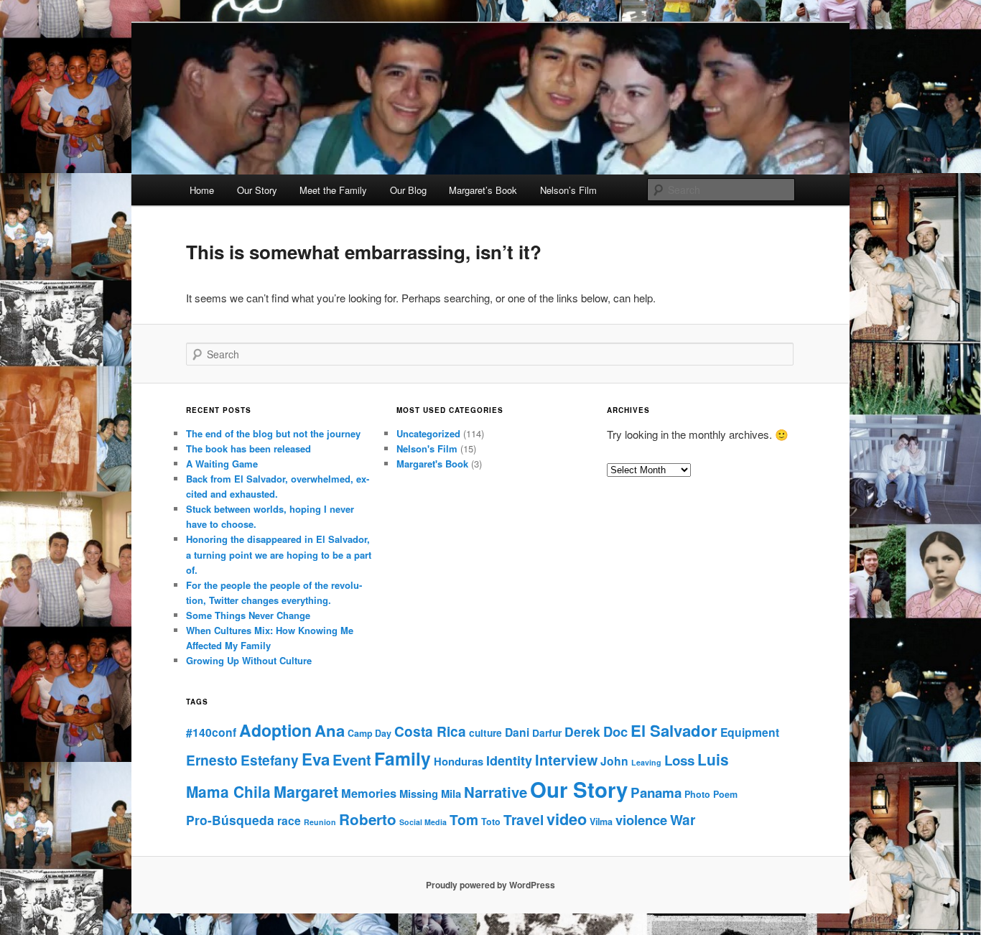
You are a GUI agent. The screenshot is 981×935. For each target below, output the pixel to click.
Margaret (306, 792)
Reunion (320, 822)
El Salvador (674, 730)
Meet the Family (333, 190)
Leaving (646, 762)
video (567, 819)
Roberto (367, 819)
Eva (316, 759)
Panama (656, 792)
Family (402, 758)
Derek (582, 731)
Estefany (270, 760)
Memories (368, 793)
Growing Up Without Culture (249, 660)
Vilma (601, 821)
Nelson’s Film (568, 190)
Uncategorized (428, 433)
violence (641, 819)
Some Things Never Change (248, 615)
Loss (679, 760)
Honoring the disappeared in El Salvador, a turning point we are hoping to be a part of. (278, 554)
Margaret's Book (432, 463)
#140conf (211, 732)
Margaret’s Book (483, 190)
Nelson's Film (426, 448)
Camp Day (369, 733)
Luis (713, 759)
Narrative (495, 791)
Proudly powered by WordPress (490, 884)
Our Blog (408, 190)
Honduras (458, 761)
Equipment (749, 732)
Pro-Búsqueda (230, 820)
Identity (509, 760)
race (289, 820)
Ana (330, 730)
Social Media (423, 822)
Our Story (257, 190)
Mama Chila (228, 791)
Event (352, 759)
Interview (566, 760)
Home (202, 190)
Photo (697, 794)
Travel (523, 819)
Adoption (275, 730)
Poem (725, 794)
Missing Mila (430, 793)
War (682, 819)
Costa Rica (430, 731)
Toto (491, 821)
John (614, 761)
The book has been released (248, 448)
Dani (517, 732)
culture (485, 732)
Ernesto (212, 760)
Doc (615, 731)
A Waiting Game (222, 463)
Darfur (547, 732)
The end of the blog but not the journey (273, 433)
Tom (464, 819)
